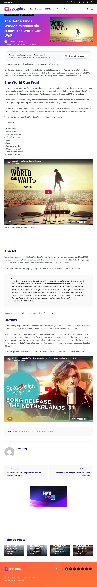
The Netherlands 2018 (25, 431)
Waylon (50, 431)
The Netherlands (27, 15)
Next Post (83, 469)
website (51, 313)
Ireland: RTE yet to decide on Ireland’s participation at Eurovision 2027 (60, 548)
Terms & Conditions (35, 578)
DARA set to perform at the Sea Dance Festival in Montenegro (36, 548)
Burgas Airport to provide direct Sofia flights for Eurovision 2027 (14, 548)
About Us (7, 578)
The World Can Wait (40, 431)
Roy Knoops (23, 448)
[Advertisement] (48, 522)
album (14, 431)
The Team (15, 578)
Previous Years (62, 9)
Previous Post (15, 469)
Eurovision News (36, 9)
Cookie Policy (23, 578)
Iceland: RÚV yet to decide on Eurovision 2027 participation (82, 547)
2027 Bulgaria (50, 9)
